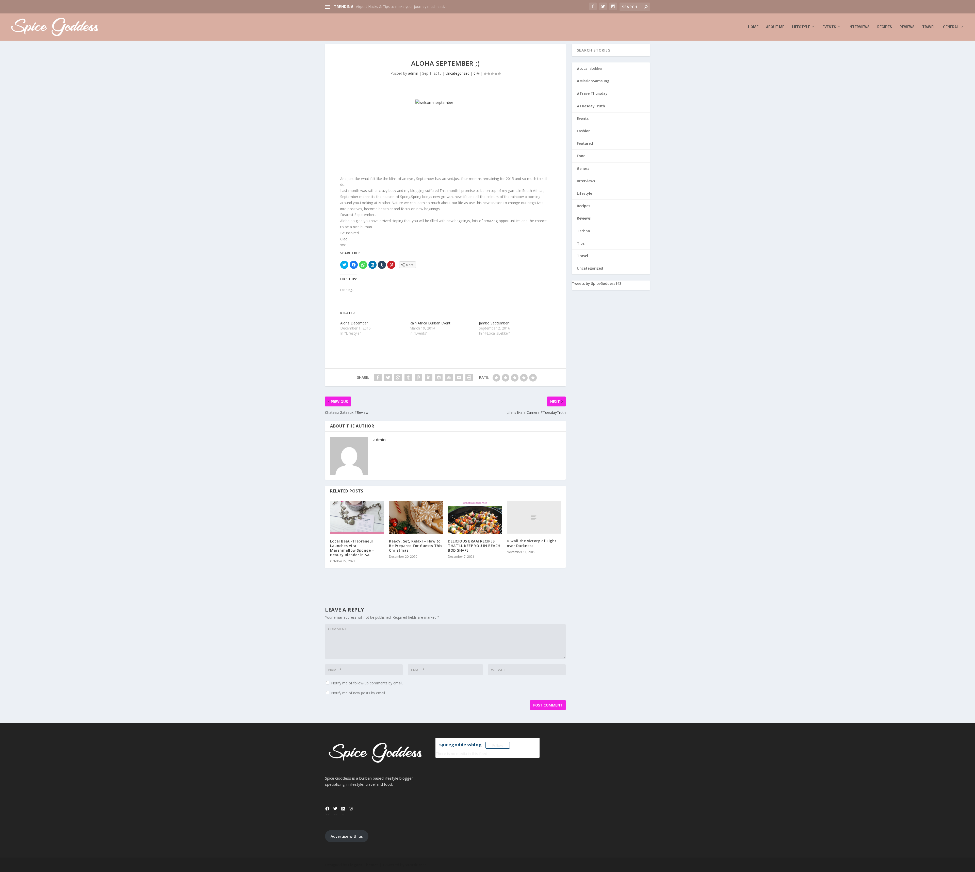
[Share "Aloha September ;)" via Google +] (398, 377)
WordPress (416, 864)
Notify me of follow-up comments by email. (367, 683)
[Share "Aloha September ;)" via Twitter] (388, 377)
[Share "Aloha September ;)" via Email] (459, 377)
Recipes (884, 27)
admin (413, 73)
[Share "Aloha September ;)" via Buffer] (439, 377)
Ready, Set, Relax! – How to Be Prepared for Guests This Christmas (415, 546)
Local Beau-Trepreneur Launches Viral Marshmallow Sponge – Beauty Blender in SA (352, 548)
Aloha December (354, 323)
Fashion (584, 130)
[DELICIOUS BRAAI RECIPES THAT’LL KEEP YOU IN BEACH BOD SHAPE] (475, 517)
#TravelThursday (592, 93)
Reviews (907, 27)
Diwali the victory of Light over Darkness (532, 543)
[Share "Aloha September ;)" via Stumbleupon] (449, 377)
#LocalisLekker (590, 68)
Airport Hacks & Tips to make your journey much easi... (401, 6)
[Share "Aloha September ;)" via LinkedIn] (429, 377)
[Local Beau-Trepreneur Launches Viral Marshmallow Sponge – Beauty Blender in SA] (357, 517)
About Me (775, 27)
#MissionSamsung (593, 80)
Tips (580, 243)
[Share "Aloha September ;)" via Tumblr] (408, 377)
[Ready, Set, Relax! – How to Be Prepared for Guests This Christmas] (416, 517)
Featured (585, 143)
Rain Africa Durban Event (430, 323)
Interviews (859, 27)
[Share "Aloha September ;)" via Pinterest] (418, 377)
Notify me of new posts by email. (358, 692)
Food (581, 155)
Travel (928, 27)
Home (753, 27)
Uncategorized (457, 73)
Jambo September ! (494, 323)
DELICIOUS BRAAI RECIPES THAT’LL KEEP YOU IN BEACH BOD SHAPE (474, 546)
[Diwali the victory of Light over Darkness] (534, 517)
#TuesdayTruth (591, 106)
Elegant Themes (363, 864)
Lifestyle (801, 27)
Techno (583, 230)
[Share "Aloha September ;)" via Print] (469, 377)
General (951, 27)
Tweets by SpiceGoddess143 (596, 283)
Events (829, 27)
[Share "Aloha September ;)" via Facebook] (378, 377)
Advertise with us (347, 836)
